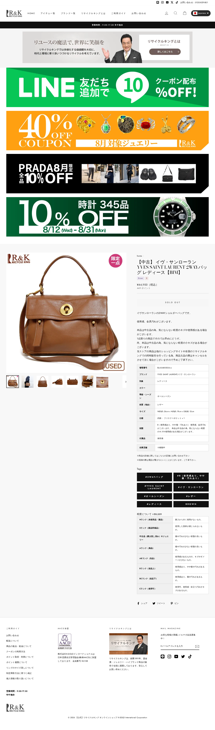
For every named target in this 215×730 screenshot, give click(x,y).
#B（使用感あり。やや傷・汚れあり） (191, 477)
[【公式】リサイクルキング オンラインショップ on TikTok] (190, 656)
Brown (191, 504)
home (139, 255)
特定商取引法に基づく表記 (19, 673)
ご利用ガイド (118, 13)
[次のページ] (124, 381)
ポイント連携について (16, 662)
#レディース (154, 504)
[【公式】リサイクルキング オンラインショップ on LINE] (162, 656)
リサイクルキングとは (93, 13)
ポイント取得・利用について (20, 656)
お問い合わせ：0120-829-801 (194, 2)
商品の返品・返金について (19, 646)
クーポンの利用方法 (15, 651)
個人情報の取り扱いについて (20, 678)
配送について (12, 640)
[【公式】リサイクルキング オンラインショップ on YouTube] (176, 656)
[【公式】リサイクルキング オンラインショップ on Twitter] (183, 656)
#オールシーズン (154, 496)
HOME (31, 13)
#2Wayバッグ (154, 476)
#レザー (191, 496)
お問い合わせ (139, 13)
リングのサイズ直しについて (20, 667)
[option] (66, 313)
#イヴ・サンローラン (191, 487)
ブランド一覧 (68, 13)
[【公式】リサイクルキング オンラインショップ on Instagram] (169, 656)
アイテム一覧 (48, 13)
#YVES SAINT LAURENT (154, 487)
